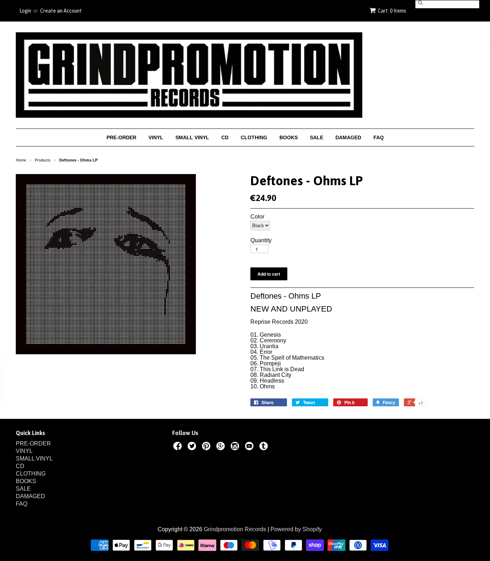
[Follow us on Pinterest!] (207, 447)
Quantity (261, 240)
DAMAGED (348, 137)
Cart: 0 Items (392, 11)
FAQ (378, 137)
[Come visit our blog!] (264, 447)
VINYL (156, 137)
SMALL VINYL (192, 137)
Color (257, 217)
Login (25, 11)
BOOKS (288, 137)
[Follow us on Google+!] (221, 447)
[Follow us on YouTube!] (250, 447)
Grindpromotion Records (235, 529)
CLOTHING (254, 137)
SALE (316, 137)
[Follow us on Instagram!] (236, 447)
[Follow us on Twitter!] (193, 447)
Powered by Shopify (296, 529)
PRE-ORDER (121, 137)
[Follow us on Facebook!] (178, 447)
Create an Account (61, 11)
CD (224, 137)
